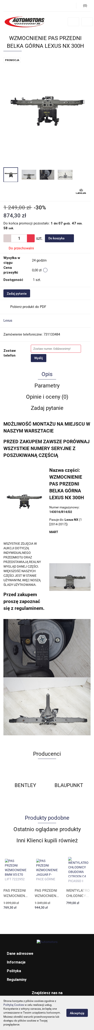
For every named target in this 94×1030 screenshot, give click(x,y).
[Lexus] (81, 191)
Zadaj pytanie (17, 293)
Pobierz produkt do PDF (28, 307)
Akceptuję (77, 1013)
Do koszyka (56, 238)
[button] (47, 954)
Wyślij (38, 358)
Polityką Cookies (13, 1004)
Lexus (7, 320)
